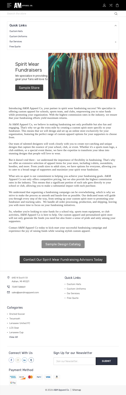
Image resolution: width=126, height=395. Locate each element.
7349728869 (19, 287)
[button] (29, 88)
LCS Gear (14, 327)
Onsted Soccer (17, 314)
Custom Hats (16, 31)
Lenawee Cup (16, 332)
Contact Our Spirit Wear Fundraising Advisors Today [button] (63, 259)
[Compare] (110, 7)
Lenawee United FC (19, 323)
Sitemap (76, 390)
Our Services (16, 41)
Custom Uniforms (18, 36)
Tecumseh (14, 318)
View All (13, 337)
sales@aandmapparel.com (25, 292)
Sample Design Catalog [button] (63, 244)
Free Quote (15, 46)
